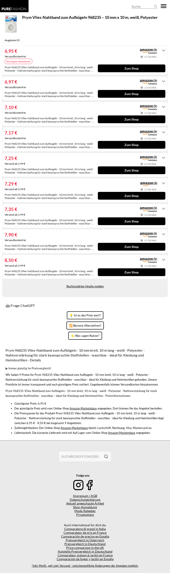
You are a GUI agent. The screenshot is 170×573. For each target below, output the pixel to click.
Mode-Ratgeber (85, 511)
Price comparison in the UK (85, 548)
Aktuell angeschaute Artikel (85, 503)
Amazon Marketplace (83, 408)
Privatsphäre (85, 514)
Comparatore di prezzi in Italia (85, 529)
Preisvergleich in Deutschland (85, 544)
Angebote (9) (12, 40)
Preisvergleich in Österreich (85, 540)
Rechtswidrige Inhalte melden (85, 286)
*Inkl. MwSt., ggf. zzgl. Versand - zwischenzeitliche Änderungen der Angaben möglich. (85, 565)
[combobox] (80, 456)
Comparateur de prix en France (85, 532)
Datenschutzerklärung (85, 499)
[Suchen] (106, 456)
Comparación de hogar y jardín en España (85, 559)
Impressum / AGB (85, 496)
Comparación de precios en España (85, 536)
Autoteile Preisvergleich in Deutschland (85, 551)
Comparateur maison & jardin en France (85, 555)
